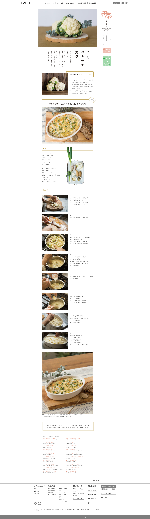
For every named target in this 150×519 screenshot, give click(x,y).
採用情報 (36, 493)
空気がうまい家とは (78, 489)
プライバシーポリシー (107, 493)
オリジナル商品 (63, 488)
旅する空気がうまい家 (78, 493)
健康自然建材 (51, 488)
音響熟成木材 (51, 490)
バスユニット (62, 492)
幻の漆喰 (50, 492)
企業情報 (36, 491)
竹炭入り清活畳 (52, 495)
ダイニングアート (63, 490)
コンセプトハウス (77, 491)
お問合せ (116, 3)
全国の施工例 (92, 494)
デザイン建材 (62, 495)
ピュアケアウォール (64, 501)
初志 (35, 489)
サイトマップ (104, 497)
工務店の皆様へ (92, 486)
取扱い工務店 (92, 490)
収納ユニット (62, 497)
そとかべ (61, 499)
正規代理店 (76, 495)
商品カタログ (92, 499)
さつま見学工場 (77, 498)
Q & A (90, 503)
